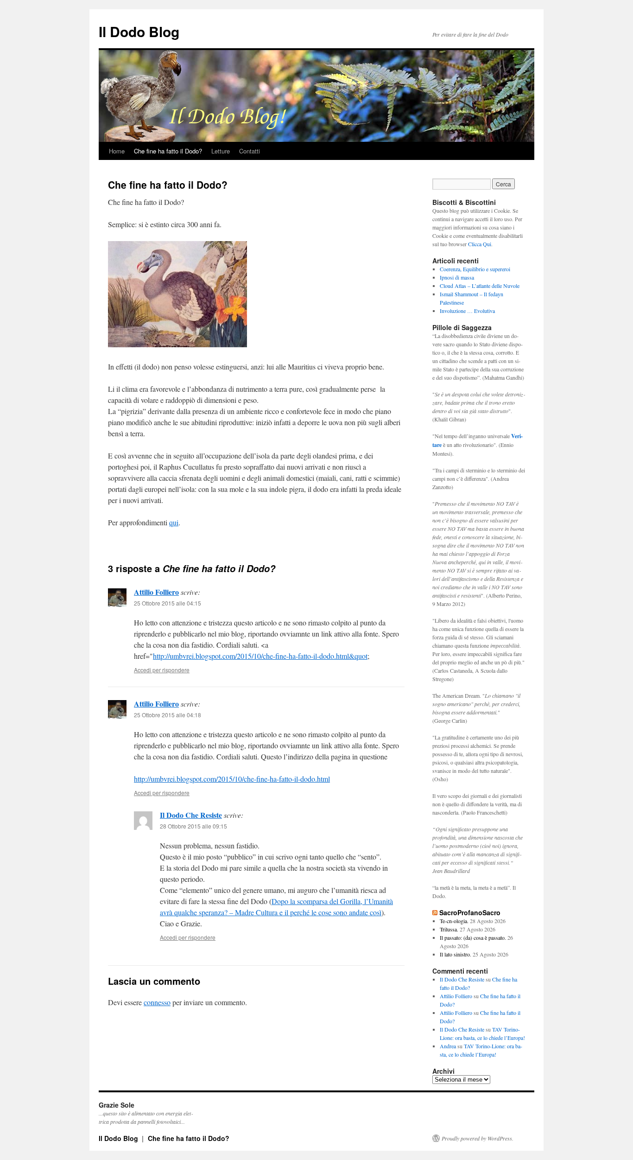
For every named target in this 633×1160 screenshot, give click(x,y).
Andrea (448, 1046)
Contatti (249, 151)
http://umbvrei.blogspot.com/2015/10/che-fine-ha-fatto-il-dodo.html (232, 779)
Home (117, 151)
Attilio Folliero (156, 591)
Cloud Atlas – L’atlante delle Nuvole (479, 285)
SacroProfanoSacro (469, 912)
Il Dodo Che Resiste (191, 814)
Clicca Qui (479, 244)
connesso (157, 1002)
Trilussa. (449, 929)
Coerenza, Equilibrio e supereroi (475, 269)
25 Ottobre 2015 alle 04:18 (167, 715)
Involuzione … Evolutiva (467, 310)
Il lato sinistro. (455, 954)
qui (173, 522)
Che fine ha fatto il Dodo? (168, 151)
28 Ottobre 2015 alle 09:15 (193, 826)
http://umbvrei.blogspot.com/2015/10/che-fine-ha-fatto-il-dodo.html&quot (260, 656)
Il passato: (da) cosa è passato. (473, 937)
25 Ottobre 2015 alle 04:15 (167, 603)
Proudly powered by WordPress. (477, 1138)
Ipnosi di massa (457, 277)
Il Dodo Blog (139, 31)
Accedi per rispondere (162, 670)
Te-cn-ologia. (454, 920)
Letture (220, 151)
